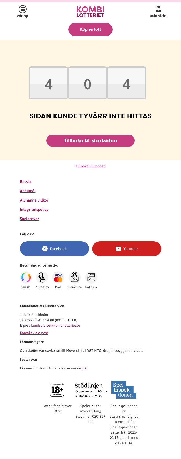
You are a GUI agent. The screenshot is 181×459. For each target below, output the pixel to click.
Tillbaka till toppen (91, 166)
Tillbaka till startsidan (90, 140)
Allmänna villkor (34, 200)
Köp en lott (90, 29)
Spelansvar (29, 218)
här (84, 368)
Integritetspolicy (34, 209)
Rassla (25, 181)
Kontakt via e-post (34, 333)
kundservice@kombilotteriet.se (55, 325)
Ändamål (28, 191)
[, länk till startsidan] (90, 11)
